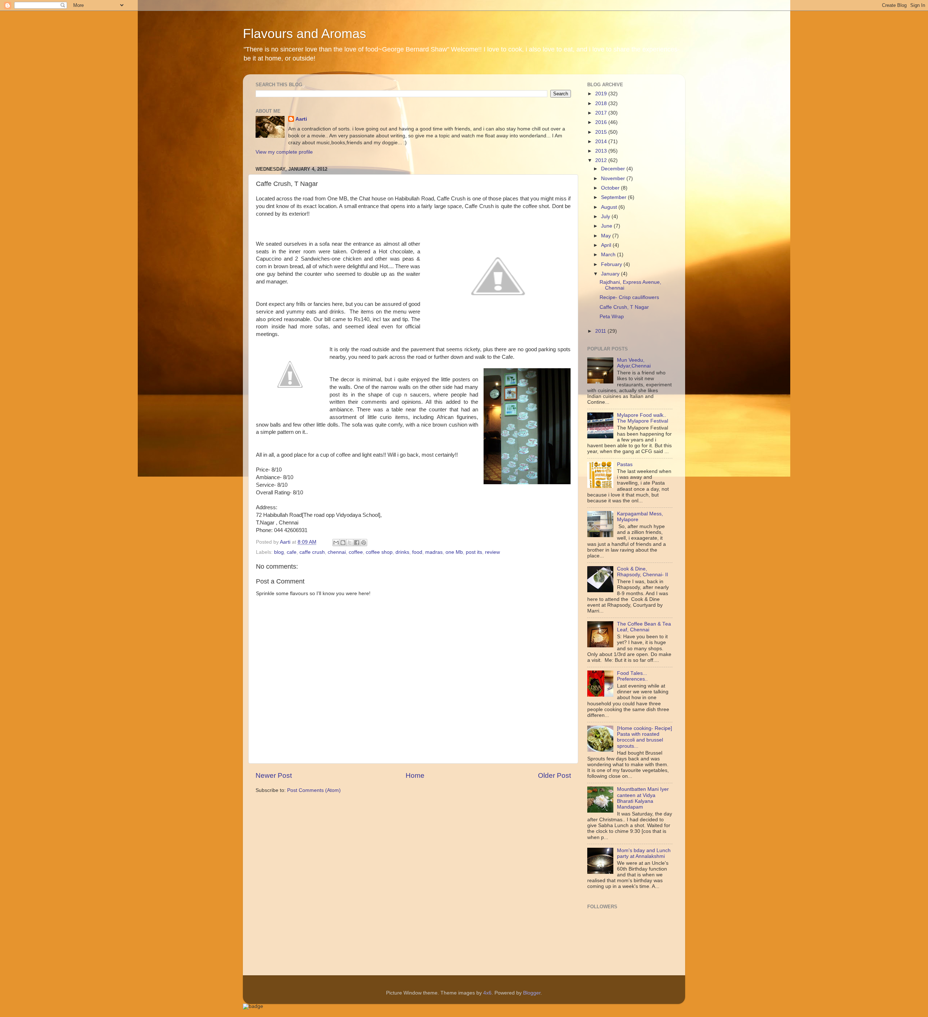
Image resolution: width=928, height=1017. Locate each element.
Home (415, 775)
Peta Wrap (612, 316)
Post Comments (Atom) (314, 790)
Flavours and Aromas (304, 33)
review (492, 552)
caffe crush (312, 552)
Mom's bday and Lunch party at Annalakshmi (644, 853)
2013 (601, 151)
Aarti (301, 119)
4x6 (487, 993)
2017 (601, 113)
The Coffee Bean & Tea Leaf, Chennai (644, 626)
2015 (601, 132)
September (614, 197)
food (417, 552)
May (606, 235)
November (613, 178)
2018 (601, 103)
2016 (601, 122)
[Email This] (336, 542)
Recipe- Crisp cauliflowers (629, 297)
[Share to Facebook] (356, 542)
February (612, 264)
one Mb (454, 552)
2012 (601, 160)
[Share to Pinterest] (363, 542)
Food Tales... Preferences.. (632, 676)
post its (474, 552)
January (611, 274)
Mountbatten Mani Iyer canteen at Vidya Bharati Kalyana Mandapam (643, 798)
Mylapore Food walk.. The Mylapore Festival (642, 418)
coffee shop (379, 552)
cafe (292, 552)
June (607, 226)
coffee (356, 552)
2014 (601, 141)
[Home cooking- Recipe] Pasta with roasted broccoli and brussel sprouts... (644, 737)
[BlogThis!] (343, 542)
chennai (337, 552)
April (607, 245)
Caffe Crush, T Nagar (624, 307)
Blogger (531, 993)
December (613, 168)
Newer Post (274, 775)
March (609, 254)
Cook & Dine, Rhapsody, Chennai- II (642, 571)
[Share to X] (349, 542)
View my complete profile (284, 152)
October (611, 188)
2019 (601, 93)
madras (434, 552)
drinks (402, 552)
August (609, 207)
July (606, 216)
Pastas (625, 464)
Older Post (554, 775)
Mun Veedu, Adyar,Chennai (634, 363)
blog (279, 552)
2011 (601, 331)
